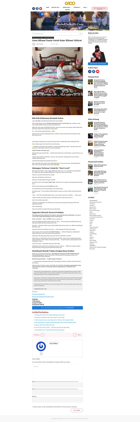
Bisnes (91, 212)
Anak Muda (92, 203)
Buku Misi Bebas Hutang (95, 215)
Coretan (91, 220)
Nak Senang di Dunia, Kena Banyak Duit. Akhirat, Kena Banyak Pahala (54, 320)
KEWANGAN (92, 245)
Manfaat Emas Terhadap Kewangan (98, 247)
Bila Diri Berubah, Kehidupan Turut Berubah (98, 104)
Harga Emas (92, 230)
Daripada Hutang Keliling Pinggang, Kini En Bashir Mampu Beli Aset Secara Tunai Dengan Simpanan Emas (98, 84)
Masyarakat (92, 248)
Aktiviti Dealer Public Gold (95, 202)
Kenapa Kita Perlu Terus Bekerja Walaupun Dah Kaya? (50, 315)
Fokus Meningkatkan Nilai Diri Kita (98, 166)
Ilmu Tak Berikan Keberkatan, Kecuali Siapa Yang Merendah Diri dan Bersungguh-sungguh (98, 95)
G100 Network (93, 228)
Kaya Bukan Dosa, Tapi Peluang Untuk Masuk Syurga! (49, 330)
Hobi (91, 235)
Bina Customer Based (95, 210)
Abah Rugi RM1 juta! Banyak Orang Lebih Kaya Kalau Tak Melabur (98, 174)
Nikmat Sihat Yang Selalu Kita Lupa (44, 325)
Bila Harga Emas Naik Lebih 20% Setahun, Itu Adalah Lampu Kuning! (98, 112)
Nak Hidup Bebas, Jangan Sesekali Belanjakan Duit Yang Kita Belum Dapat (55, 322)
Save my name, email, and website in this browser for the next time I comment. (55, 406)
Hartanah (92, 232)
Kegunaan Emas (93, 242)
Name (55, 381)
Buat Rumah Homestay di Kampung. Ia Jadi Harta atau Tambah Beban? (98, 190)
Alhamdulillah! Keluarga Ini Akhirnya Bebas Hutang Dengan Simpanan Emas (98, 153)
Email (55, 389)
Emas (91, 223)
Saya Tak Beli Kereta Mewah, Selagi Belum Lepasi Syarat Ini (98, 182)
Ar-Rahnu (92, 205)
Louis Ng (65, 170)
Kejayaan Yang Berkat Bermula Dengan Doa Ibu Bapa (49, 317)
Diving (91, 222)
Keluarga (92, 243)
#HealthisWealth (93, 200)
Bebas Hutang (93, 208)
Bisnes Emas (93, 213)
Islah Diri (35, 37)
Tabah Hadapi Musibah (48, 37)
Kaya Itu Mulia (40, 37)
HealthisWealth (93, 233)
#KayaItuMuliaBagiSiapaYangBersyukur (43, 296)
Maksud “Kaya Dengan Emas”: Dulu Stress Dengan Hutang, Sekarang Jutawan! (98, 144)
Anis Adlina (39, 44)
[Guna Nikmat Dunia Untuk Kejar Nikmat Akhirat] (57, 81)
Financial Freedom (94, 227)
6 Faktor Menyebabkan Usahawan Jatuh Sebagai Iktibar (98, 136)
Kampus (91, 238)
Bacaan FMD (93, 207)
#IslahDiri (34, 291)
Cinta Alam (92, 218)
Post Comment (76, 410)
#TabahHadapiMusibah (38, 294)
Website (34, 396)
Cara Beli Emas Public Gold (96, 217)
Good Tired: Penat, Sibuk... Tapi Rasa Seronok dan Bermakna (52, 327)
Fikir (91, 225)
